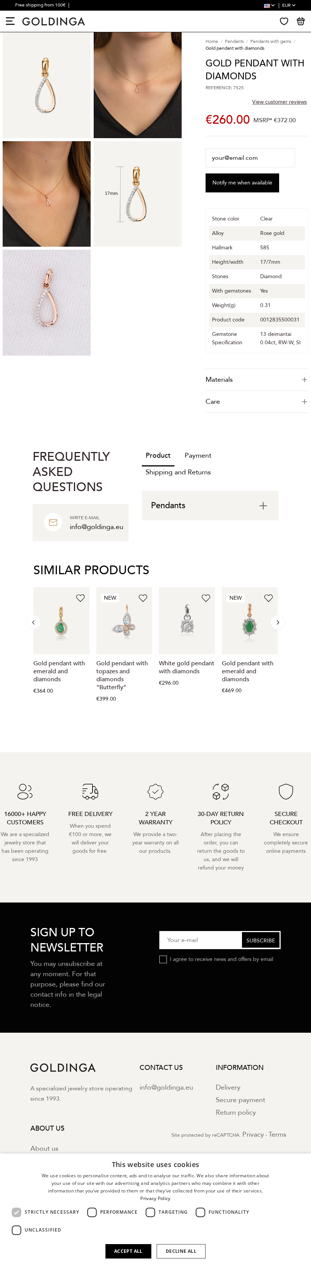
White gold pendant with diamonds (186, 667)
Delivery (228, 1087)
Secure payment (240, 1100)
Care (213, 401)
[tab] (257, 380)
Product (158, 455)
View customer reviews (279, 102)
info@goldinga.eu (166, 1087)
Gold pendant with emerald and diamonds (59, 671)
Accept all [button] (128, 1251)
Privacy (253, 1134)
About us (44, 1148)
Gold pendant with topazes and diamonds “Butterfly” (122, 675)
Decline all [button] (181, 1251)
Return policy (236, 1112)
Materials (219, 379)
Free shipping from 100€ (41, 5)
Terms (277, 1134)
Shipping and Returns (178, 472)
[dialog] (155, 1210)
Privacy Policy (155, 1198)
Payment (198, 455)
